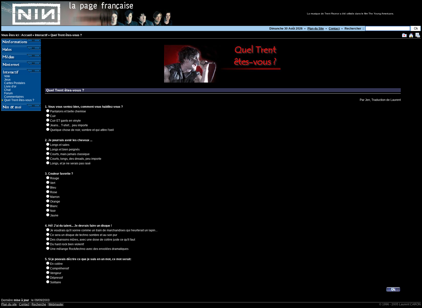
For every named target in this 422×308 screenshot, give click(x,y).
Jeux (7, 79)
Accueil (26, 35)
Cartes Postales (14, 83)
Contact (334, 28)
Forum (8, 93)
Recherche (39, 304)
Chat (7, 90)
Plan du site (9, 304)
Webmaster (55, 304)
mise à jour (21, 300)
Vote (7, 76)
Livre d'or (10, 86)
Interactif (41, 35)
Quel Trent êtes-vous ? (66, 35)
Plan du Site (315, 28)
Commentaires (14, 96)
